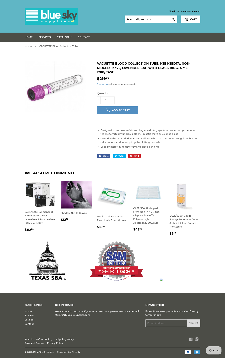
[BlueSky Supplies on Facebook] (191, 339)
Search (29, 339)
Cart (193, 19)
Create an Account (190, 11)
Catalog (63, 37)
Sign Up (193, 323)
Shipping (102, 84)
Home (29, 37)
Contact (84, 37)
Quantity (102, 93)
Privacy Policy (55, 343)
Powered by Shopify (68, 352)
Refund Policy (44, 339)
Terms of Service (34, 343)
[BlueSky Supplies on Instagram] (197, 339)
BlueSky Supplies (43, 352)
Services (44, 37)
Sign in (172, 11)
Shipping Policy (64, 339)
